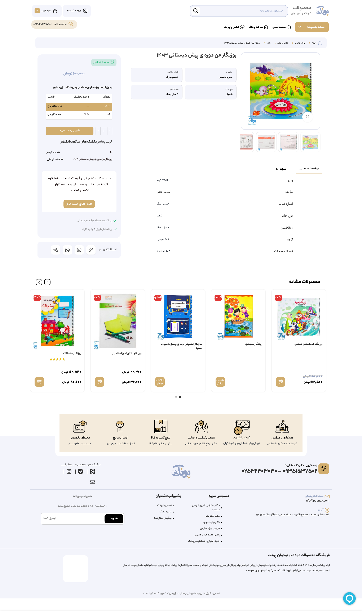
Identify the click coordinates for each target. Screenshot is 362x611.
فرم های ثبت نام (79, 204)
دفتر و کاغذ (282, 43)
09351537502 (42, 24)
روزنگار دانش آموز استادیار (127, 353)
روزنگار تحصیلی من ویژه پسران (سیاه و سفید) (181, 346)
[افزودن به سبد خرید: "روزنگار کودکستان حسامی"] (280, 382)
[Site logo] (322, 11)
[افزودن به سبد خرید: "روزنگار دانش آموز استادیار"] (99, 382)
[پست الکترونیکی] (327, 496)
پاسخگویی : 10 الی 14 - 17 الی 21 (301, 465)
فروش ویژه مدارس (210, 528)
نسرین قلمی (163, 192)
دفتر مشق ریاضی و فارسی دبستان (206, 507)
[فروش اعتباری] (241, 428)
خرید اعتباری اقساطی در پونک (204, 541)
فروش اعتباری (241, 437)
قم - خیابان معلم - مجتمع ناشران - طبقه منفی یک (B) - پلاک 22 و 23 (292, 515)
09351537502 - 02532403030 (279, 471)
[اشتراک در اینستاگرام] (79, 250)
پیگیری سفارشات (163, 518)
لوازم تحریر (299, 43)
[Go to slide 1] (180, 397)
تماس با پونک (164, 505)
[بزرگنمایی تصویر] (307, 117)
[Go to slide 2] (176, 397)
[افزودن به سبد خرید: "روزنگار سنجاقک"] (39, 382)
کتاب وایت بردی (211, 522)
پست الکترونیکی (314, 496)
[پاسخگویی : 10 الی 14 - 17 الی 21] (323, 468)
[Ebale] (81, 471)
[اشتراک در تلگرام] (55, 250)
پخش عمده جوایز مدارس (207, 535)
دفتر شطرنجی (212, 516)
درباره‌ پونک (165, 512)
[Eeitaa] (92, 471)
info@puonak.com (317, 501)
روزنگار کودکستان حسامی (309, 344)
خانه (313, 43)
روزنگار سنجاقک (72, 353)
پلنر (268, 43)
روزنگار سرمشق (253, 344)
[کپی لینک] (91, 250)
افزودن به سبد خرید (70, 131)
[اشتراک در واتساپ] (67, 250)
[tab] (309, 169)
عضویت (114, 518)
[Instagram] (69, 471)
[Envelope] (92, 482)
